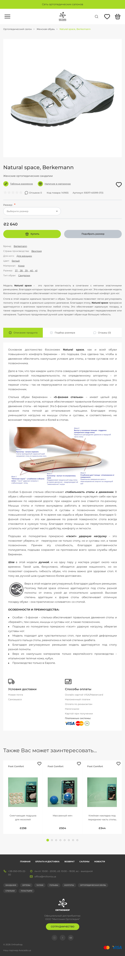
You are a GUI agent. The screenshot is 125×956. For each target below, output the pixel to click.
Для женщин (24, 255)
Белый (16, 260)
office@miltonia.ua (45, 876)
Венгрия (36, 251)
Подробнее (23, 787)
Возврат (69, 861)
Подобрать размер (93, 233)
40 (31, 270)
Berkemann (20, 246)
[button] (47, 840)
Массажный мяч (62, 815)
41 (36, 270)
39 (26, 270)
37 (16, 270)
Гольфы (53, 885)
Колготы (69, 885)
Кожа (21, 265)
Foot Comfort (16, 766)
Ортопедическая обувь (93, 885)
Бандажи (11, 885)
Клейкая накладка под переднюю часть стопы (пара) (102, 817)
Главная (25, 861)
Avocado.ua (25, 950)
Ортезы (26, 885)
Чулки (39, 885)
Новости (99, 861)
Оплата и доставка (47, 861)
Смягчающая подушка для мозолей (23, 817)
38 (21, 270)
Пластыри (26, 891)
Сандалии (24, 275)
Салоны (84, 861)
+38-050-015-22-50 (17, 873)
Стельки (10, 891)
